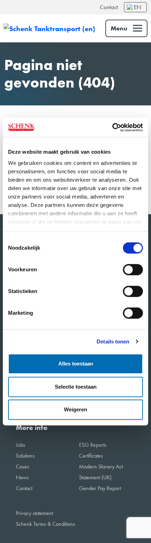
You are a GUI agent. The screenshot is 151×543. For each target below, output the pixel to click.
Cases (22, 466)
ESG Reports (92, 444)
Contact (109, 7)
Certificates (91, 455)
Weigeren (75, 409)
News (22, 477)
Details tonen (113, 341)
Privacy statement (34, 513)
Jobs (20, 444)
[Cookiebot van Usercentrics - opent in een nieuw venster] (112, 127)
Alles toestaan (75, 364)
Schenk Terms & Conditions (45, 524)
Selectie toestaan (76, 387)
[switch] (133, 269)
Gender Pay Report (100, 488)
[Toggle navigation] (126, 28)
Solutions (25, 455)
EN (137, 7)
